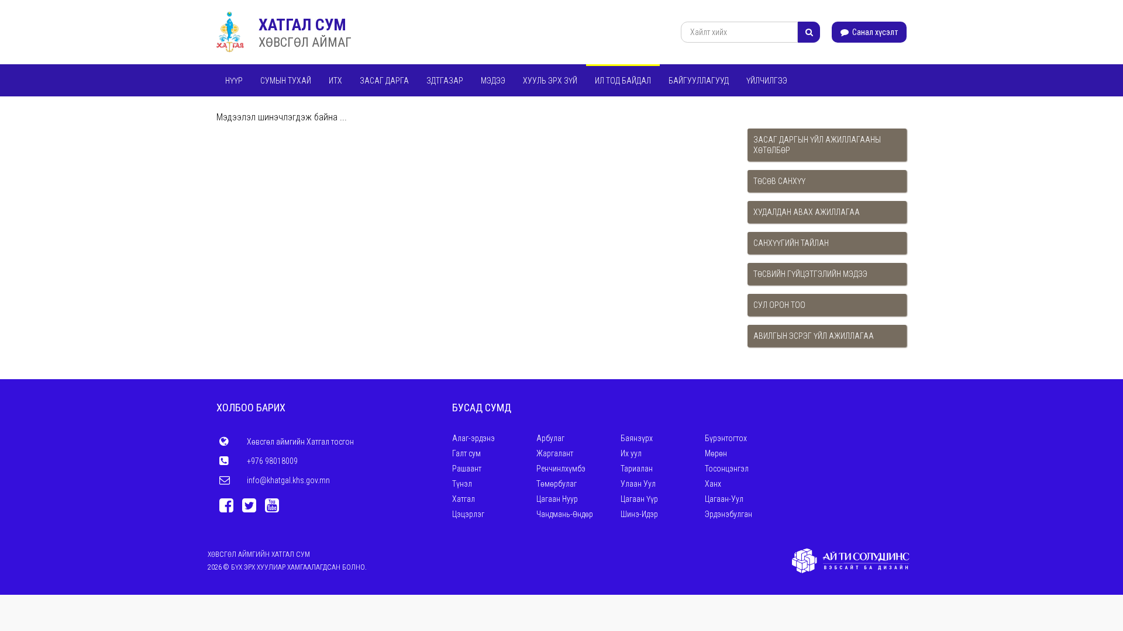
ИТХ (335, 80)
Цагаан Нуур (557, 499)
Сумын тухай (285, 80)
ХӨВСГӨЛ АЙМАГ (305, 42)
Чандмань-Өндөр (564, 514)
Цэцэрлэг (468, 514)
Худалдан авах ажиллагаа (806, 212)
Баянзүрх (637, 438)
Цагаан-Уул (724, 499)
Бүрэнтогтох (726, 438)
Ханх (713, 483)
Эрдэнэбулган (728, 514)
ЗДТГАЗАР (444, 80)
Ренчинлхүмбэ (560, 468)
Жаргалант (554, 453)
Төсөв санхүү (779, 181)
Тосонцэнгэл (727, 468)
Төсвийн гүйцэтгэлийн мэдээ (810, 274)
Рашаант (466, 468)
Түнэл (462, 483)
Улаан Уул (638, 483)
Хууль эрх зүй (550, 80)
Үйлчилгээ (766, 80)
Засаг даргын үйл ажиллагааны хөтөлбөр (817, 145)
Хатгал (463, 499)
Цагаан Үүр (639, 499)
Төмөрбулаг (556, 483)
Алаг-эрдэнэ (473, 438)
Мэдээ (493, 80)
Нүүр (234, 80)
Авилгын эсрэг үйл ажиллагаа (813, 336)
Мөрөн (716, 453)
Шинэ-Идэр (639, 514)
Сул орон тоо (779, 305)
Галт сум (466, 453)
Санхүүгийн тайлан (791, 243)
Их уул (631, 453)
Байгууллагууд (699, 80)
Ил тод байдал (623, 80)
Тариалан (637, 468)
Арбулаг (550, 438)
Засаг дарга (384, 80)
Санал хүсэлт (874, 32)
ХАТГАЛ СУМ (302, 24)
